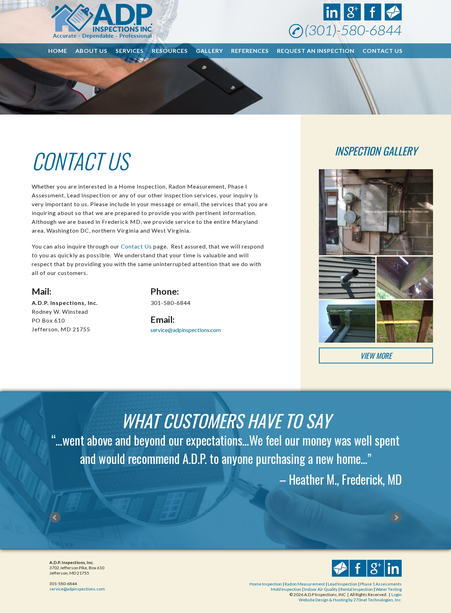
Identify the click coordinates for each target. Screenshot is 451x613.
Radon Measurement (305, 584)
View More (376, 355)
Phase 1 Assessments (381, 584)
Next (396, 517)
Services (130, 50)
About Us (91, 50)
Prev (55, 517)
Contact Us (383, 50)
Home (57, 50)
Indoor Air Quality (321, 589)
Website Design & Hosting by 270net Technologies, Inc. (350, 599)
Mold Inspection (286, 589)
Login (396, 594)
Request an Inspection (315, 50)
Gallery (209, 50)
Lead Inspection (342, 584)
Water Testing (389, 589)
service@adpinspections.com (185, 329)
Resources (170, 50)
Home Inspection (265, 584)
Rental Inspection (356, 589)
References (250, 50)
